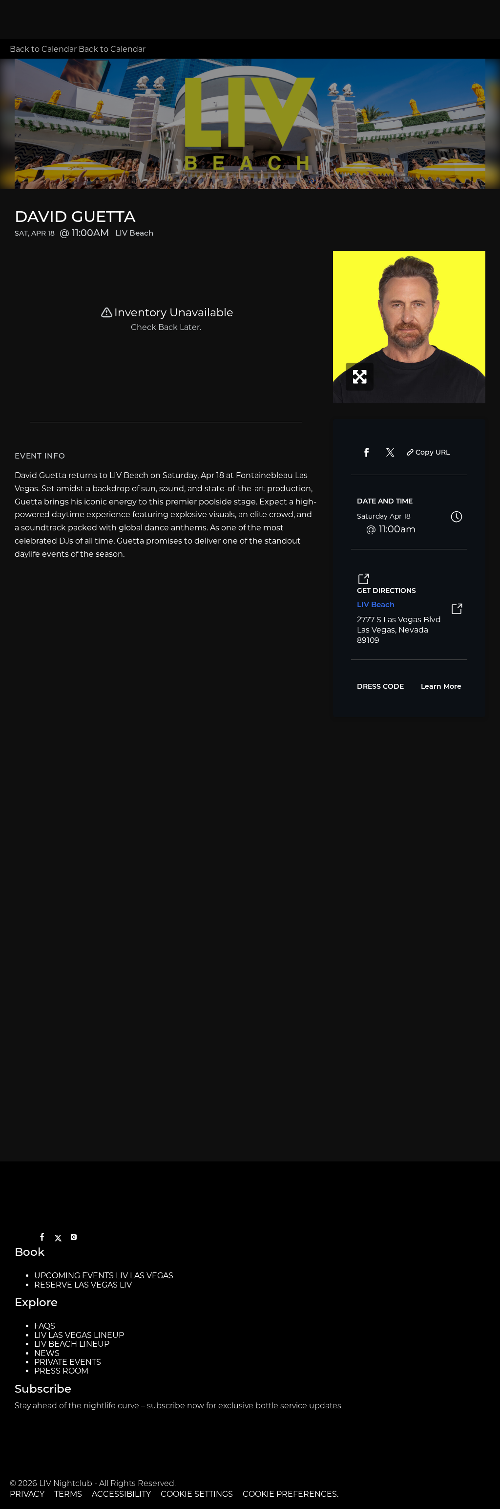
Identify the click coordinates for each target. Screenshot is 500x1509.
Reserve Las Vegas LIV (83, 1285)
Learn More (441, 687)
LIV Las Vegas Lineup (79, 1335)
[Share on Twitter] (390, 453)
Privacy (27, 1494)
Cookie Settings (197, 1494)
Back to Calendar (44, 49)
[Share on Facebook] (366, 452)
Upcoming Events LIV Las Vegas (103, 1275)
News (47, 1353)
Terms (68, 1494)
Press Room (61, 1371)
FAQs (44, 1326)
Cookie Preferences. (290, 1494)
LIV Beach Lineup (71, 1344)
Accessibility (121, 1494)
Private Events (67, 1362)
